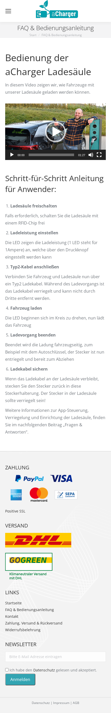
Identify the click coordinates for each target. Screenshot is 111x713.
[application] (55, 131)
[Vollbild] (99, 154)
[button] (55, 132)
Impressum (61, 703)
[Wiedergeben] (11, 154)
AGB (76, 703)
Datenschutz (44, 670)
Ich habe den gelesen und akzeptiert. (53, 670)
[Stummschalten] (90, 154)
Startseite (13, 602)
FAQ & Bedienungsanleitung (29, 609)
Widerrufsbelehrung (23, 629)
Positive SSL (15, 511)
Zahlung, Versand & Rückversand (33, 623)
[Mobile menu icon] (8, 11)
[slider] (51, 155)
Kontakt (11, 616)
